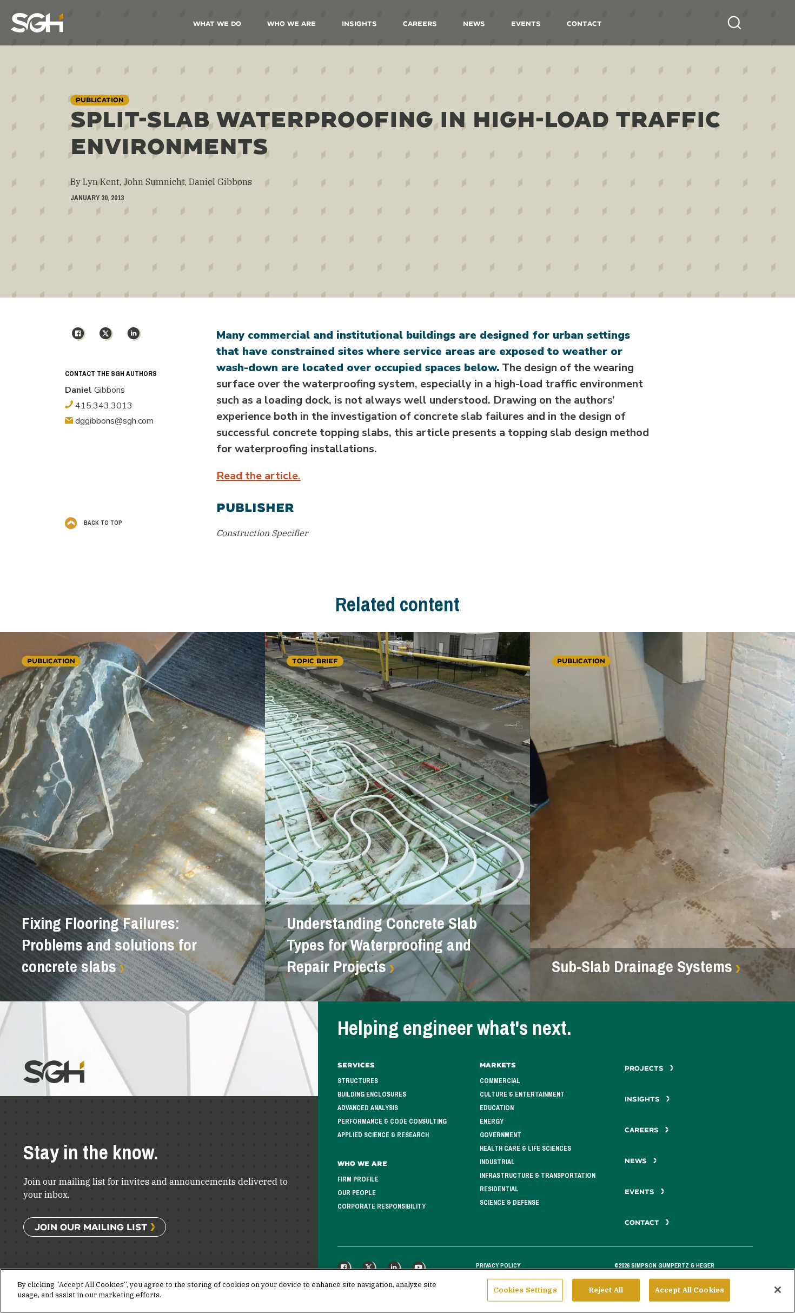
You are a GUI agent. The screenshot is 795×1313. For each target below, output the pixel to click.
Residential (499, 1189)
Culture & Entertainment (522, 1094)
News (474, 23)
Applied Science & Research (383, 1135)
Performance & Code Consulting (392, 1121)
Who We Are (291, 23)
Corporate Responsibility (381, 1206)
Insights (359, 23)
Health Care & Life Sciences (525, 1148)
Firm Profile (358, 1179)
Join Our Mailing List (91, 1226)
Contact (584, 23)
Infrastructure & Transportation (537, 1176)
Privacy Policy (498, 1265)
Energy (492, 1121)
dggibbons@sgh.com (113, 421)
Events (526, 23)
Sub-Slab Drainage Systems (642, 966)
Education (497, 1108)
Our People (356, 1193)
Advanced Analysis (367, 1108)
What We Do (217, 23)
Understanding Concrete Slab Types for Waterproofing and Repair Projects (382, 945)
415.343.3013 (102, 406)
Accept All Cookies (689, 1290)
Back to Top (102, 522)
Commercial (500, 1081)
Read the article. (258, 476)
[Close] (778, 1290)
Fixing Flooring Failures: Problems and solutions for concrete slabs (109, 945)
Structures (357, 1081)
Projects (645, 1068)
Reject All (606, 1290)
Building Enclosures (371, 1094)
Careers (420, 23)
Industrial (497, 1162)
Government (500, 1135)
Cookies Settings (525, 1290)
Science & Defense (509, 1203)
